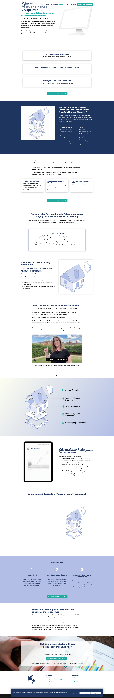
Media (67, 4)
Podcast (73, 4)
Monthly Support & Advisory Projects (56, 681)
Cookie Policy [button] (53, 692)
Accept (96, 693)
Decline (85, 693)
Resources (74, 680)
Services (61, 4)
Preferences (74, 693)
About (47, 4)
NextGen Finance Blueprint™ (54, 680)
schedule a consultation (57, 94)
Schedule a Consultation (85, 4)
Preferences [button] (27, 693)
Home (42, 4)
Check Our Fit (54, 4)
